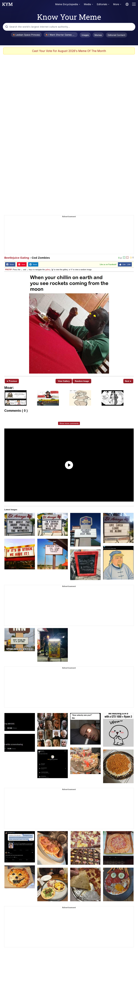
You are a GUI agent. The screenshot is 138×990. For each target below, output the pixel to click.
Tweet (34, 264)
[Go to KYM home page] (7, 5)
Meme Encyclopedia (66, 4)
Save (22, 264)
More (116, 4)
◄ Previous (11, 381)
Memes (98, 35)
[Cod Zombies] (69, 324)
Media (87, 4)
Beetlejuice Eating (16, 257)
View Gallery (64, 381)
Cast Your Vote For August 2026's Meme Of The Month (69, 51)
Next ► (128, 381)
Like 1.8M (125, 264)
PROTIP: (8, 270)
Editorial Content (116, 35)
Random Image (82, 381)
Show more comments (69, 423)
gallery (47, 270)
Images (85, 35)
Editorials (102, 4)
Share (11, 264)
